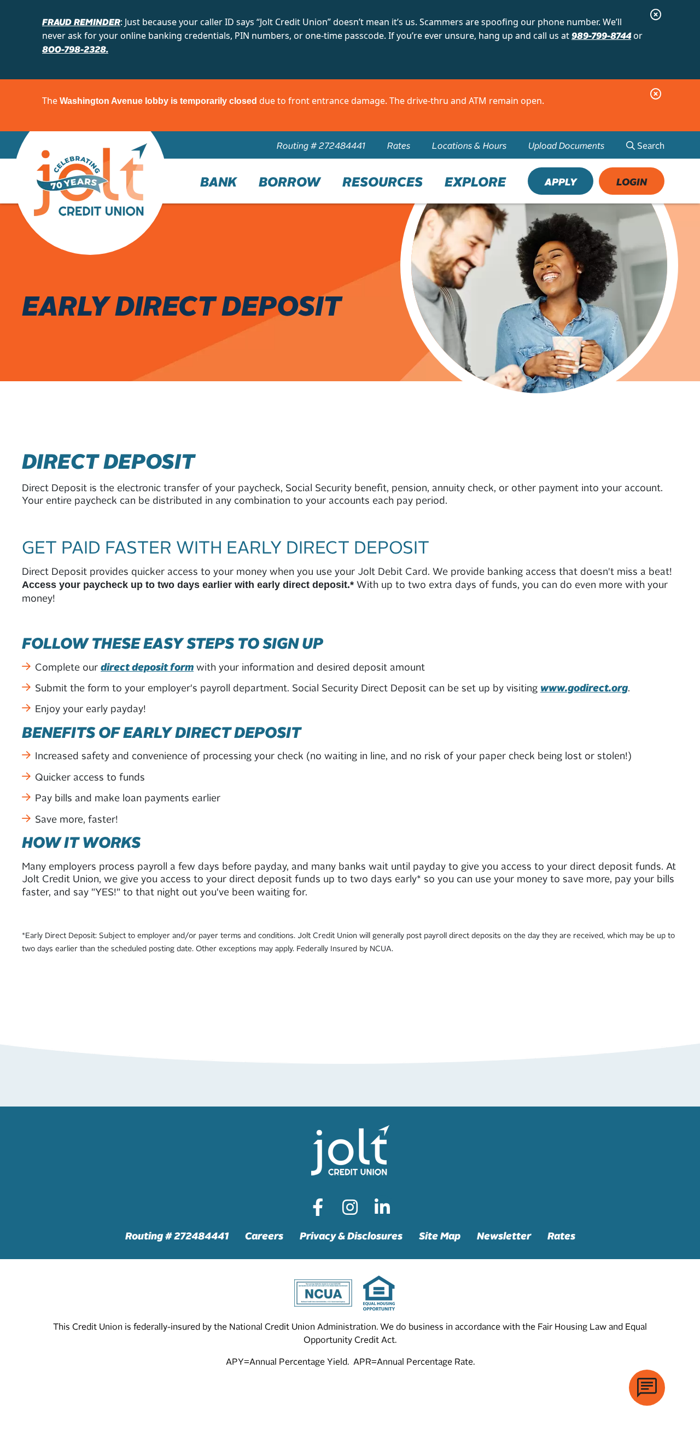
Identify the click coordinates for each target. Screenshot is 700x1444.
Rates (398, 144)
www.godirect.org (584, 687)
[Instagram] (350, 1207)
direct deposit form (147, 666)
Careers (264, 1235)
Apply (561, 181)
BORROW (289, 181)
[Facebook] (318, 1207)
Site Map (439, 1235)
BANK (218, 181)
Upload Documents (566, 144)
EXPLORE (475, 181)
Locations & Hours (469, 144)
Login (631, 181)
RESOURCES (382, 181)
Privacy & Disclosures (351, 1235)
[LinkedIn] (382, 1207)
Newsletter (504, 1235)
